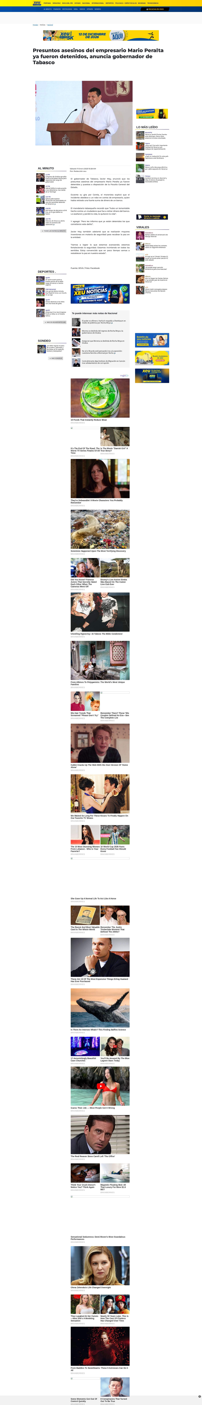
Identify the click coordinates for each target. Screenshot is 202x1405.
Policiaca (119, 3)
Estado (78, 3)
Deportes (110, 3)
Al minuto (48, 9)
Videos (82, 9)
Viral (76, 9)
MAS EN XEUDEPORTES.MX (56, 322)
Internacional (98, 3)
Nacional (86, 3)
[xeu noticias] (37, 3)
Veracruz (56, 3)
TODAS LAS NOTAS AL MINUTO (54, 231)
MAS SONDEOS (56, 358)
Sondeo (98, 9)
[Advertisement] (52, 251)
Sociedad (142, 3)
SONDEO (44, 340)
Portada (47, 3)
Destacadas (67, 9)
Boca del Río (67, 3)
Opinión (90, 9)
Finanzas (57, 9)
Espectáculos (131, 3)
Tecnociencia (152, 3)
